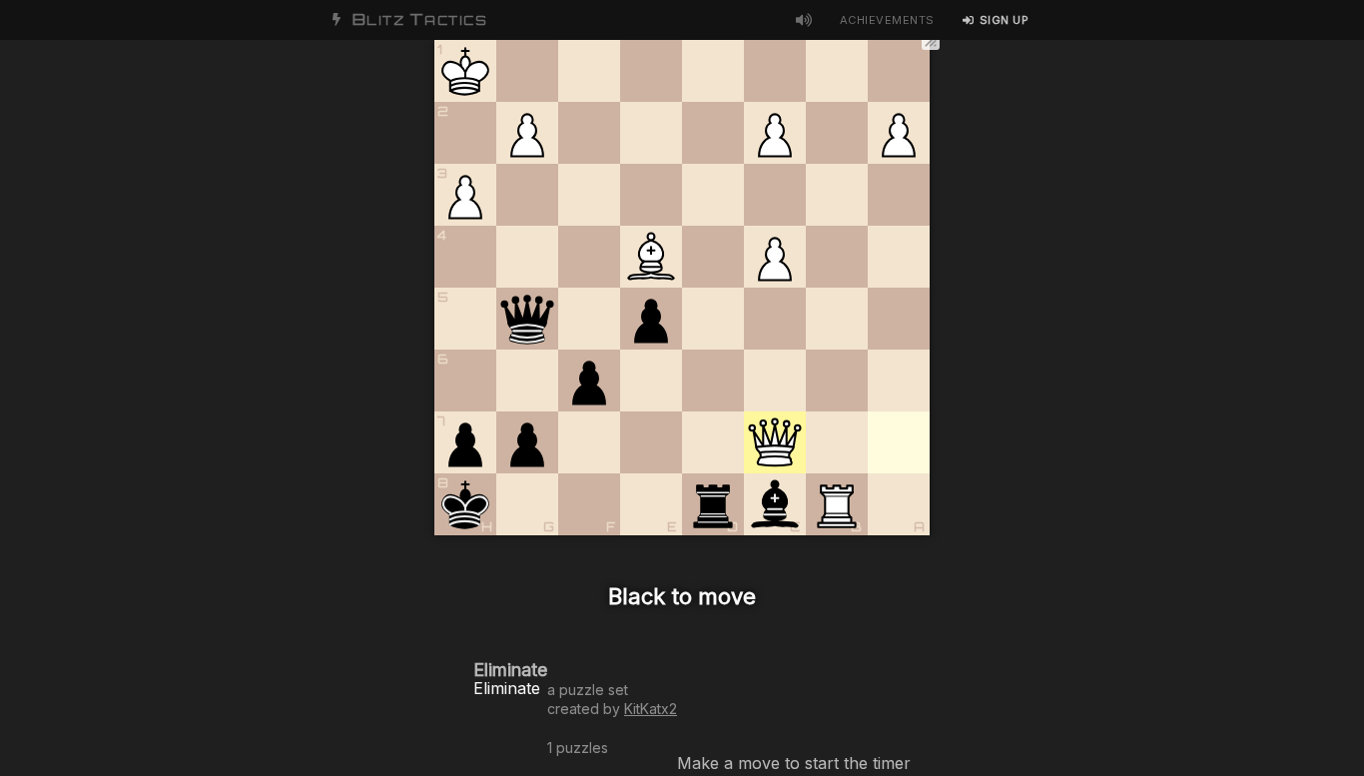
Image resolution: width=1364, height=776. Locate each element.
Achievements (887, 20)
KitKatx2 (650, 708)
